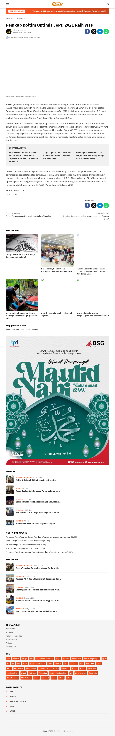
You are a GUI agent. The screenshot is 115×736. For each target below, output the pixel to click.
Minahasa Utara (13, 673)
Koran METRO (48, 731)
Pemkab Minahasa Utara (58, 673)
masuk (18, 329)
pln (71, 673)
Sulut (29, 566)
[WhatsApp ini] (106, 31)
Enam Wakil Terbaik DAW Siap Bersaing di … (36, 523)
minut (23, 673)
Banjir (58, 659)
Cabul (50, 663)
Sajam (36, 678)
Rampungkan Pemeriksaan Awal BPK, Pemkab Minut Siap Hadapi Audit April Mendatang (90, 155)
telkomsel (45, 678)
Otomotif (20, 576)
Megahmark (68, 731)
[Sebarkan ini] (87, 31)
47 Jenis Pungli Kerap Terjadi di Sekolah (22, 544)
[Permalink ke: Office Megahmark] (9, 31)
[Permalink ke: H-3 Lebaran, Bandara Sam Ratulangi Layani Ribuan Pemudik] (57, 250)
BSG (18, 663)
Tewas (53, 678)
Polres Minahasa (13, 678)
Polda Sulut (93, 673)
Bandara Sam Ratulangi (44, 659)
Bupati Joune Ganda (37, 663)
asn (31, 659)
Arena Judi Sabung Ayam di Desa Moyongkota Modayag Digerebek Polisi (21, 315)
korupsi (82, 668)
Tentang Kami (11, 647)
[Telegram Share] (100, 31)
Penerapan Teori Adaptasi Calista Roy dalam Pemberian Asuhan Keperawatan (38, 537)
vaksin (68, 678)
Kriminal (30, 478)
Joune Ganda (31, 668)
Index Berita (10, 629)
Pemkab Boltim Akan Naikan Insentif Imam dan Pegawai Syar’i (86, 216)
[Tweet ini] (93, 31)
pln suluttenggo (80, 673)
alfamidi (16, 659)
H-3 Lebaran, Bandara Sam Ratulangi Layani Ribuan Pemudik (56, 270)
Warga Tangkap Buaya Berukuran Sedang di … (38, 568)
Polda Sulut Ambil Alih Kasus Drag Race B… (36, 480)
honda (9, 668)
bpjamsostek (76, 659)
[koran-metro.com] (57, 4)
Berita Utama (21, 478)
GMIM (99, 663)
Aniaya (24, 659)
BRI (13, 663)
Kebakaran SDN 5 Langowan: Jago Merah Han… (38, 512)
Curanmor (73, 663)
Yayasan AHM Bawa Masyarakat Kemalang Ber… (38, 579)
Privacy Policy (11, 639)
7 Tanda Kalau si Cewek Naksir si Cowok (22, 548)
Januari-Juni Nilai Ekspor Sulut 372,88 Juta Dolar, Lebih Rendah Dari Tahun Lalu (91, 271)
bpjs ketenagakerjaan (92, 659)
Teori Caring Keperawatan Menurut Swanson (24, 540)
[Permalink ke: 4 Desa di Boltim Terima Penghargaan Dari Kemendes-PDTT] (93, 295)
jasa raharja (18, 668)
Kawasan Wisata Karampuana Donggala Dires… (38, 600)
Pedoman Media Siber (14, 636)
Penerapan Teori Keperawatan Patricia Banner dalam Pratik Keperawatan (36, 552)
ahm (8, 659)
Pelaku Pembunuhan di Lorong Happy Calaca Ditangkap (28, 214)
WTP (16, 194)
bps (8, 663)
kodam (74, 668)
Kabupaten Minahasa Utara (49, 668)
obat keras (32, 673)
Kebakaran (65, 668)
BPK (9, 194)
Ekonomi (19, 521)
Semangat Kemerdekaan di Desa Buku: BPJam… (38, 589)
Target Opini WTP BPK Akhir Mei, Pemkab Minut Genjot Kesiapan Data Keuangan (57, 155)
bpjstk (104, 659)
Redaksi (9, 643)
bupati (25, 663)
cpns (65, 663)
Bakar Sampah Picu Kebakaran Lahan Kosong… (38, 502)
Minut (18, 488)
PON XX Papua (26, 678)
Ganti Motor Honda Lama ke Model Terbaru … (37, 611)
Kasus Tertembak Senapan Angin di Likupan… (38, 491)
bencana (66, 659)
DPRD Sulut (90, 663)
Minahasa (19, 499)
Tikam (61, 678)
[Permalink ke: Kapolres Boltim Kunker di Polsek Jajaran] (57, 295)
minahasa (92, 668)
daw (81, 663)
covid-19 (58, 663)
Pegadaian (43, 673)
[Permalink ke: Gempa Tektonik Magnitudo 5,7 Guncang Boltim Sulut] (22, 243)
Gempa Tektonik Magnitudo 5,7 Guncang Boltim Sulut (20, 255)
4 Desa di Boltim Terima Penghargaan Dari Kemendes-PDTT (93, 314)
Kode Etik (9, 632)
